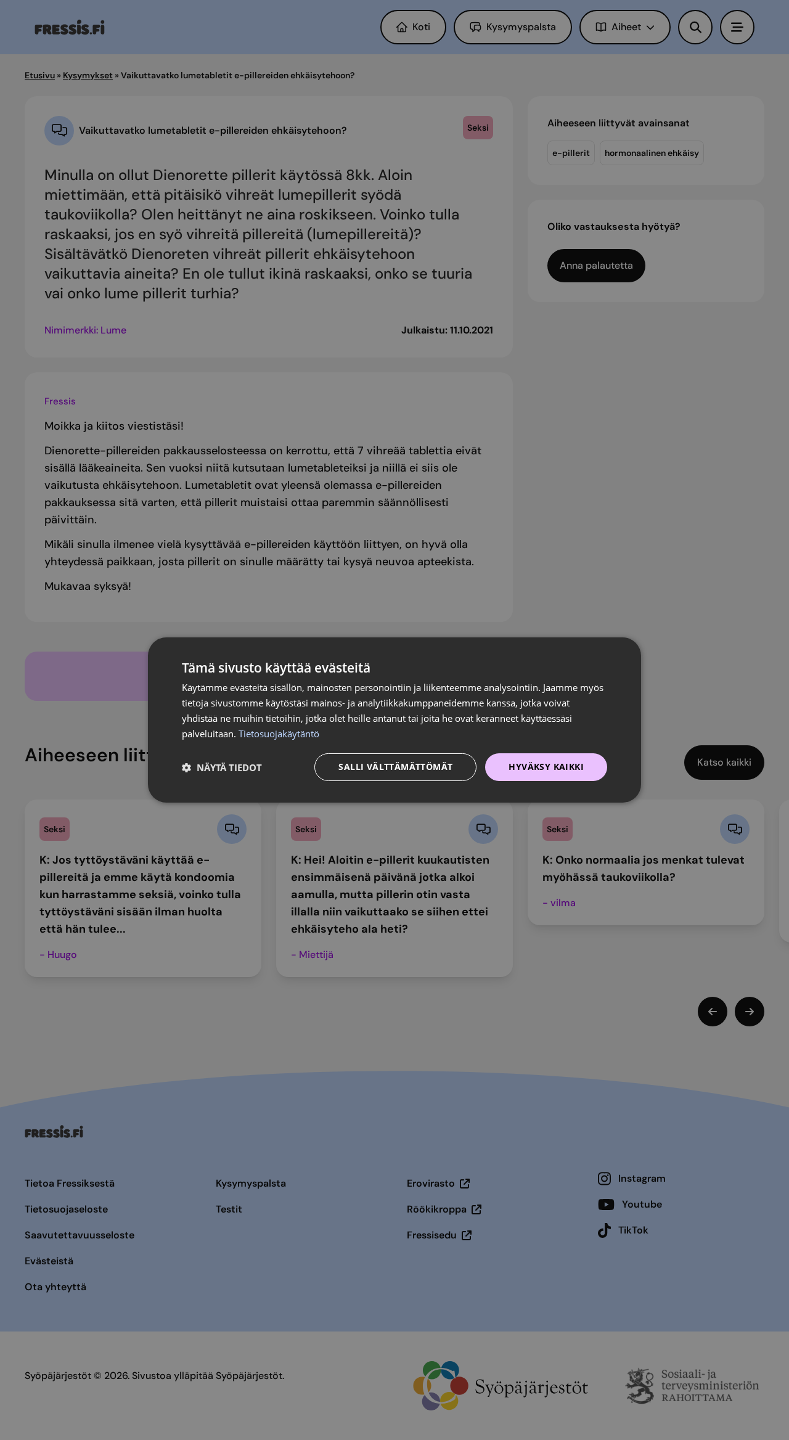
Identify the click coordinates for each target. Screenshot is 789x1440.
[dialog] (394, 720)
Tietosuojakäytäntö (279, 733)
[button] (222, 767)
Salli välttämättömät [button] (395, 766)
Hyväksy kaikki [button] (546, 766)
